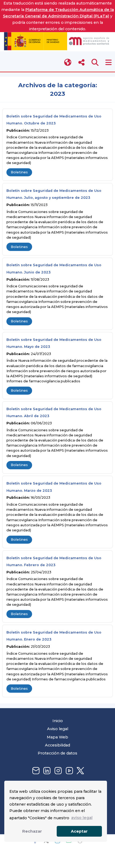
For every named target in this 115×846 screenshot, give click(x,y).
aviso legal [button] (82, 817)
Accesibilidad (57, 745)
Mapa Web (57, 737)
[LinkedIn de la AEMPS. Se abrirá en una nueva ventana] (46, 771)
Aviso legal (57, 728)
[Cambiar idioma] (68, 62)
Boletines (19, 172)
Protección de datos (57, 753)
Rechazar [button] (32, 831)
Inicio (57, 720)
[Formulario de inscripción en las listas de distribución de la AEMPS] (35, 771)
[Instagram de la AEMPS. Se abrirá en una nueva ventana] (57, 771)
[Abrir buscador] (95, 62)
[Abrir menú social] (81, 62)
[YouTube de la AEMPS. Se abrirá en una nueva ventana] (68, 771)
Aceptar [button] (79, 831)
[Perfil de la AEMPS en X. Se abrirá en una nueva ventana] (79, 771)
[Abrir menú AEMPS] (108, 62)
